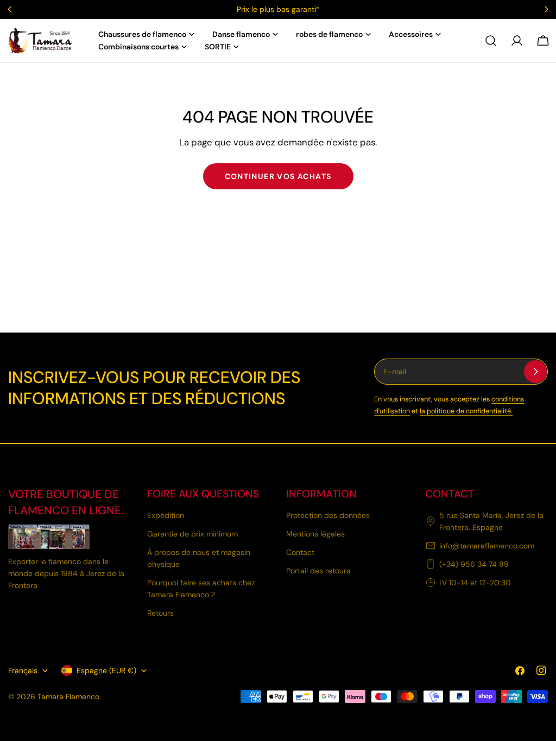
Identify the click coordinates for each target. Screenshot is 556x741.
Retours (160, 613)
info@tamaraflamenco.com (486, 546)
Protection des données (328, 515)
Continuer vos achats (278, 176)
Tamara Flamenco (68, 696)
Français (22, 670)
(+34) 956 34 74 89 (474, 564)
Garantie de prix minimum (192, 534)
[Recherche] (491, 41)
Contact (300, 552)
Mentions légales (315, 534)
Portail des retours (318, 571)
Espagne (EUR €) (106, 670)
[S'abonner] (535, 371)
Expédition (165, 515)
